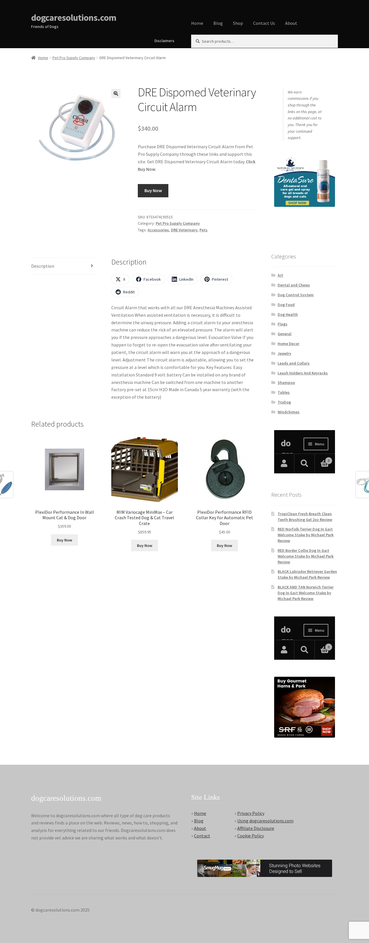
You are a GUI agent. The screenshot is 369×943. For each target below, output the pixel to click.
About (291, 23)
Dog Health (288, 314)
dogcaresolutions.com (73, 17)
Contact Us (264, 23)
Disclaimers (164, 40)
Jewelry (284, 353)
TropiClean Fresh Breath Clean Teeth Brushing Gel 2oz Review (305, 516)
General (284, 333)
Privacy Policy (250, 813)
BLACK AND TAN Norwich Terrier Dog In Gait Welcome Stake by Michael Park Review (306, 592)
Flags (282, 324)
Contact (202, 836)
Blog (218, 23)
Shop (238, 23)
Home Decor (288, 343)
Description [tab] (42, 266)
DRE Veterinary (184, 230)
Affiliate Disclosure (255, 828)
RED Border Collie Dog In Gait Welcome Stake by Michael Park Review (306, 556)
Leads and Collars (294, 363)
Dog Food (286, 304)
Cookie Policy (250, 836)
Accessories (158, 230)
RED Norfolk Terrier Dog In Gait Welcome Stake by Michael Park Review (306, 534)
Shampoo (286, 382)
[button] (116, 93)
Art (280, 275)
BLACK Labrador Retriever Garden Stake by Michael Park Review (307, 574)
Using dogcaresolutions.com (265, 821)
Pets (203, 230)
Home (197, 23)
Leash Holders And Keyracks (303, 373)
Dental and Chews (294, 285)
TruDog (284, 402)
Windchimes (289, 412)
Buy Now (153, 190)
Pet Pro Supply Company (73, 57)
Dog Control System (296, 294)
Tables (284, 392)
